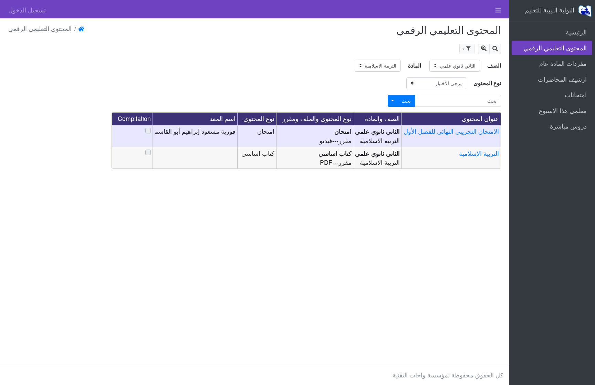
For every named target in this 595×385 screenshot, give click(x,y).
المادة (414, 65)
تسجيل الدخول (27, 10)
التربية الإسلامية (479, 153)
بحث (406, 100)
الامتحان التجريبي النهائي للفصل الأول (451, 131)
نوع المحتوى (487, 83)
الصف (494, 65)
